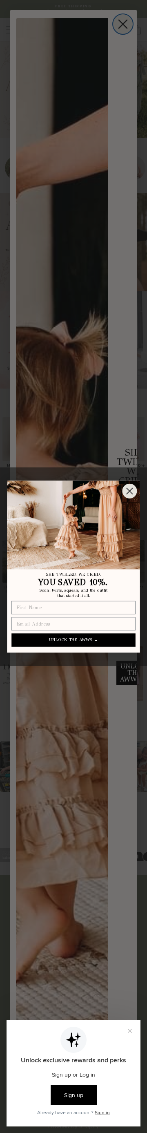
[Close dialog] (129, 491)
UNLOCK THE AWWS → (73, 639)
